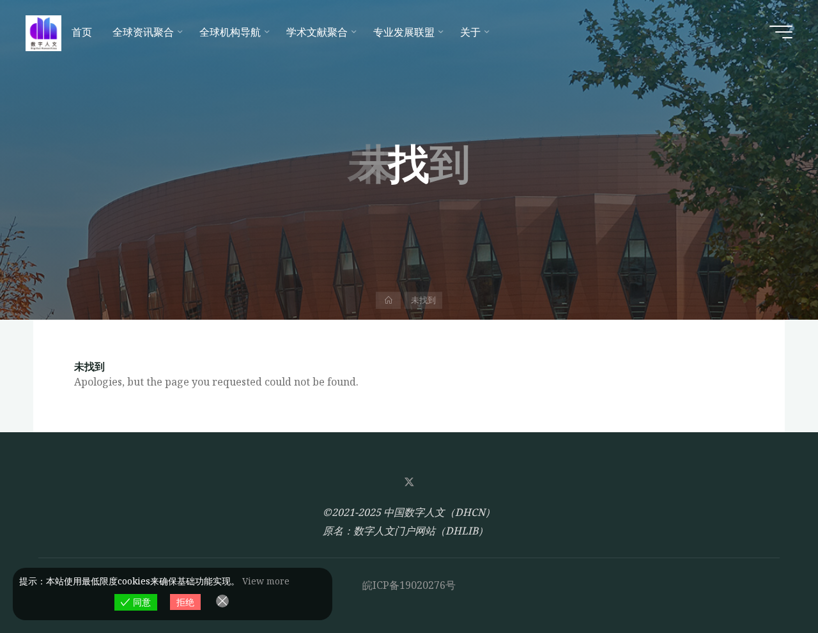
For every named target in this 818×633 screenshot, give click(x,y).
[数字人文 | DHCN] (43, 32)
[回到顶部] (768, 583)
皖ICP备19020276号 (409, 585)
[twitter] (409, 482)
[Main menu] (780, 32)
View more (265, 581)
